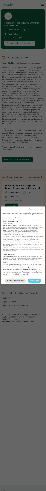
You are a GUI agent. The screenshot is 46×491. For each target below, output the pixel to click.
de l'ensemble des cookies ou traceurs (18, 225)
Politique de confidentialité (32, 272)
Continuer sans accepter (36, 209)
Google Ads (35, 256)
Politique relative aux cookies (18, 274)
